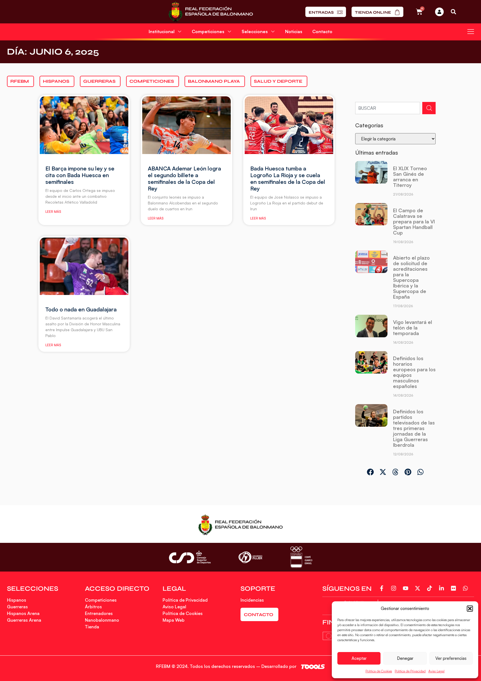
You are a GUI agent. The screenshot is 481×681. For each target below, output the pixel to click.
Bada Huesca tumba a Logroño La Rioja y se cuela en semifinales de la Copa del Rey (287, 178)
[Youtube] (406, 588)
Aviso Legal (436, 671)
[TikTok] (430, 588)
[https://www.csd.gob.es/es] (190, 557)
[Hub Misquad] (439, 12)
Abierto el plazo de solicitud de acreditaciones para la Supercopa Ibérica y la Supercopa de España (411, 277)
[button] (470, 608)
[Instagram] (394, 588)
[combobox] (387, 108)
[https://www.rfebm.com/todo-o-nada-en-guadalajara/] (84, 266)
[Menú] (471, 31)
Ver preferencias (451, 658)
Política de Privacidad (410, 671)
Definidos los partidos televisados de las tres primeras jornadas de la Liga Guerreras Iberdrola (414, 428)
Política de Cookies (378, 671)
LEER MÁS (53, 211)
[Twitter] (418, 588)
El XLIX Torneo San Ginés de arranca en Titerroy (410, 176)
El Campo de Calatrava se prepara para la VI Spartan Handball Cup (414, 221)
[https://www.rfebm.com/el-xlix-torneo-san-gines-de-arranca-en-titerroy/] (371, 180)
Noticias (293, 31)
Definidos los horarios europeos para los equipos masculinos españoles (414, 372)
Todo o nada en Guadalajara (81, 309)
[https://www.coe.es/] (301, 557)
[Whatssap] (466, 588)
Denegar (405, 658)
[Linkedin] (442, 588)
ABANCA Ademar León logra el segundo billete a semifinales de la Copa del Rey (184, 178)
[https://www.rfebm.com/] (211, 12)
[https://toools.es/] (312, 666)
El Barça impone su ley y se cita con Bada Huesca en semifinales (79, 175)
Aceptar (359, 658)
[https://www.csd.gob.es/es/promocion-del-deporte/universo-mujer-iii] (250, 557)
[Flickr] (454, 588)
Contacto (322, 31)
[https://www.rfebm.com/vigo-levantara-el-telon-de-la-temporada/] (371, 331)
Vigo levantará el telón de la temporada (412, 327)
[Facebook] (382, 588)
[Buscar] (429, 108)
